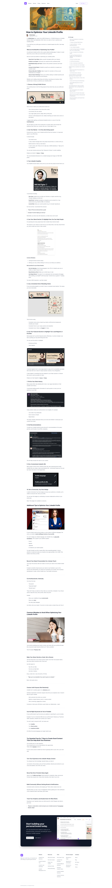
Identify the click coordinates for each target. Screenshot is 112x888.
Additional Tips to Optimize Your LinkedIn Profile (77, 67)
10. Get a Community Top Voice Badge (77, 64)
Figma (42, 153)
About (48, 3)
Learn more (38, 837)
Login (77, 3)
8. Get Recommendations (74, 61)
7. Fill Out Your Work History (75, 59)
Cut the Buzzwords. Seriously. (75, 72)
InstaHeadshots (30, 121)
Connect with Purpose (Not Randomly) (77, 80)
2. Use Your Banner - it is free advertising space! (75, 45)
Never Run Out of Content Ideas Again (77, 92)
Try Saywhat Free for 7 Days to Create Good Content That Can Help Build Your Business (76, 87)
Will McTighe (31, 38)
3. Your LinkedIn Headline (74, 47)
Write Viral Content (51, 857)
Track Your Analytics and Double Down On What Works (77, 98)
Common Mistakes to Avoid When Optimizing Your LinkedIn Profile (75, 75)
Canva (38, 153)
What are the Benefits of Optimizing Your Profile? (76, 40)
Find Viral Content (51, 859)
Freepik (43, 328)
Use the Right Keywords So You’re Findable (76, 83)
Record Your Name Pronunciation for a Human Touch (77, 70)
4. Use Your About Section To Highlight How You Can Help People (77, 50)
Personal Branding (51, 868)
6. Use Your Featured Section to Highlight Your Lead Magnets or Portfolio (76, 56)
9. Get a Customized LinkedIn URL (76, 63)
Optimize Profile (51, 866)
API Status (77, 862)
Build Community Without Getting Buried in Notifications (77, 95)
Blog (76, 859)
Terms (76, 867)
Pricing (39, 3)
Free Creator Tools (60, 857)
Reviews (34, 3)
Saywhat (34, 746)
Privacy (76, 864)
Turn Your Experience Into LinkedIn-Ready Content (76, 90)
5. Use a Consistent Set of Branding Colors (76, 53)
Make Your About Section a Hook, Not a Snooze (77, 78)
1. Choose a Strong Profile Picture (76, 42)
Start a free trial (30, 837)
